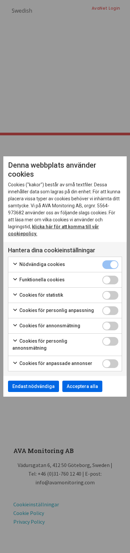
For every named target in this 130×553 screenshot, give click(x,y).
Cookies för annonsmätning (49, 325)
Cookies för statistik (40, 295)
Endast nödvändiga (33, 386)
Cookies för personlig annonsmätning (39, 344)
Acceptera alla (82, 386)
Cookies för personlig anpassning (56, 310)
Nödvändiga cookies (41, 264)
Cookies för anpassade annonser (55, 363)
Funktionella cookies (41, 279)
